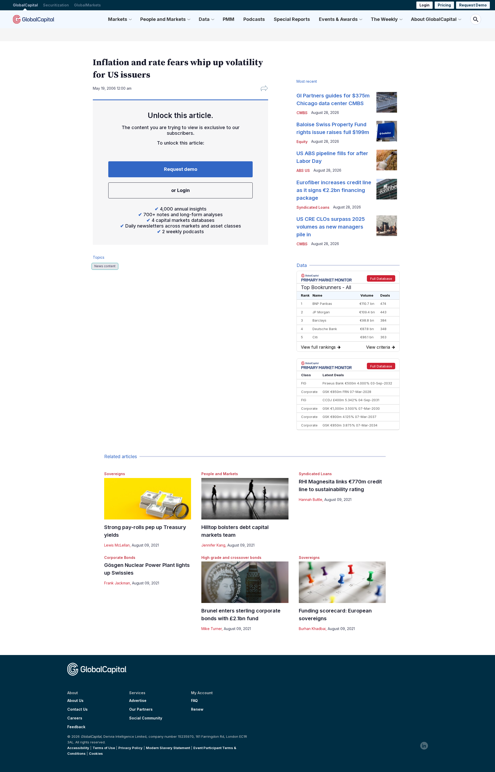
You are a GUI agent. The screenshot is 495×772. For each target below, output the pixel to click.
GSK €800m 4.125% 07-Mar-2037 (349, 417)
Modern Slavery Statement (168, 748)
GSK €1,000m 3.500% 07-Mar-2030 (351, 408)
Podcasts (254, 19)
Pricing (444, 5)
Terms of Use (104, 748)
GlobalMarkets (87, 5)
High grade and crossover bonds (231, 557)
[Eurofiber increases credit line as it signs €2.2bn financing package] (386, 189)
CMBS (302, 113)
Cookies (96, 753)
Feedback (76, 727)
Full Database (381, 278)
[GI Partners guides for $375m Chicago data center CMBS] (386, 102)
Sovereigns (114, 474)
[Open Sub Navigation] (130, 19)
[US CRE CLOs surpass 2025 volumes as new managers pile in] (386, 225)
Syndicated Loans (315, 474)
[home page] (33, 19)
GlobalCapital (25, 5)
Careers (74, 718)
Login (424, 5)
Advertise (137, 700)
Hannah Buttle (310, 499)
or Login (180, 190)
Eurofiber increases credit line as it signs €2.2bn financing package (333, 190)
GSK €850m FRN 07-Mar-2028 (347, 392)
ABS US (303, 170)
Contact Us (77, 709)
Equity (302, 141)
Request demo (180, 169)
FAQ (194, 700)
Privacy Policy (130, 748)
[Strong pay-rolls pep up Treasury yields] (147, 498)
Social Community (145, 718)
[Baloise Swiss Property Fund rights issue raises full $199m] (386, 131)
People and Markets (163, 19)
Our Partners (141, 709)
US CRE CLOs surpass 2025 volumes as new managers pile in (330, 227)
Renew (197, 709)
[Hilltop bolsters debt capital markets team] (244, 498)
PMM (228, 19)
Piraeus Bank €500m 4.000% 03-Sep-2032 (357, 383)
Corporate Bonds (119, 557)
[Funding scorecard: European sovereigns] (342, 582)
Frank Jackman (117, 583)
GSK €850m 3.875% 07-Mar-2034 (350, 425)
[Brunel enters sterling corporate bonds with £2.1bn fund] (244, 582)
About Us (75, 700)
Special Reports (292, 19)
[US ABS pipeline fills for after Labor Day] (386, 160)
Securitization (56, 5)
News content (105, 266)
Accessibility (78, 748)
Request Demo (473, 5)
